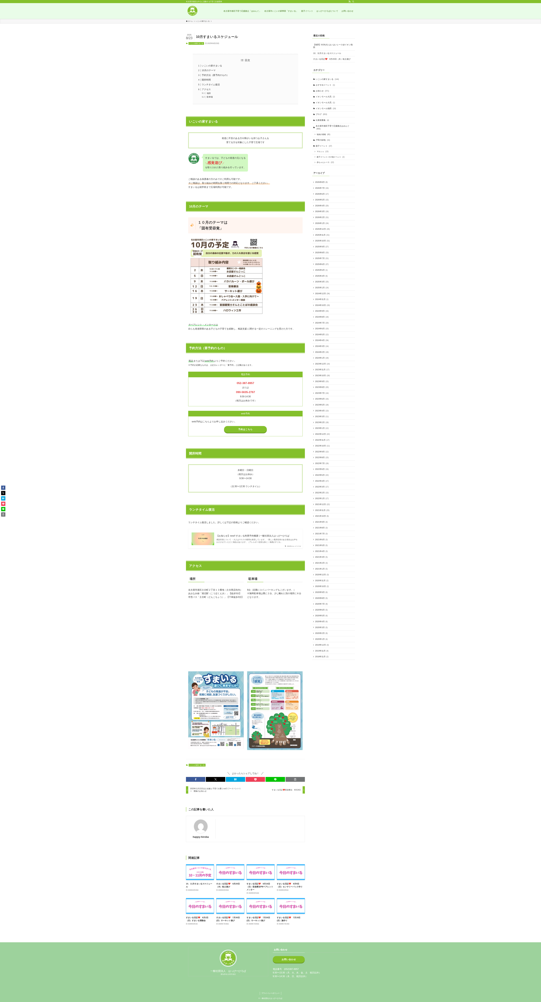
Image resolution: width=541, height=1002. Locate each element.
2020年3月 (321, 627)
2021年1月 (321, 569)
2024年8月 (322, 317)
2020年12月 (322, 574)
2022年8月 (322, 457)
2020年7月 (321, 604)
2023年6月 (322, 399)
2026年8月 (321, 182)
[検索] (353, 1)
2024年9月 (322, 311)
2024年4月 (322, 340)
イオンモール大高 (325, 96)
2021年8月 (321, 528)
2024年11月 (321, 299)
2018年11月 (321, 656)
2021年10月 (322, 516)
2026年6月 (322, 194)
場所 (209, 93)
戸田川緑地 (323, 140)
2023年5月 (322, 405)
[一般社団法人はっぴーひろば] (192, 11)
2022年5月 (322, 475)
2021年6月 (321, 539)
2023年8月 (322, 387)
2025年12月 (322, 229)
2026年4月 (322, 205)
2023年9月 (322, 381)
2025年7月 (322, 258)
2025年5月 (321, 270)
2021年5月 (321, 545)
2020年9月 (321, 592)
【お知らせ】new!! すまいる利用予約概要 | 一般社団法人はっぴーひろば (252, 536)
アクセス (206, 89)
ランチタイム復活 (211, 84)
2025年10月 (322, 241)
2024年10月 (322, 305)
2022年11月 (322, 440)
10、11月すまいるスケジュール (327, 53)
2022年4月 (322, 481)
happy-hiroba (201, 837)
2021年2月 (321, 563)
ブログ (321, 114)
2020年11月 (321, 580)
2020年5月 (321, 615)
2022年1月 (322, 498)
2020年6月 (321, 610)
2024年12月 (322, 293)
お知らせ (322, 91)
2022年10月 (322, 446)
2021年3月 (321, 557)
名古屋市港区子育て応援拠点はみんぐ (332, 127)
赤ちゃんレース (325, 162)
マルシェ (322, 151)
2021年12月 (322, 504)
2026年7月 (322, 188)
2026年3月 (322, 211)
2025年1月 (322, 287)
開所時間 (206, 80)
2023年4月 (322, 411)
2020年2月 (321, 633)
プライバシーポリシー (270, 993)
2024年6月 (322, 328)
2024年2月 (322, 352)
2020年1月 (321, 639)
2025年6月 (322, 264)
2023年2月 (322, 422)
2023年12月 (322, 364)
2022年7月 (322, 463)
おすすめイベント (325, 85)
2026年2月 (322, 217)
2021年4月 (321, 551)
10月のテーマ (209, 70)
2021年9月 (321, 522)
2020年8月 (321, 598)
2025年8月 (322, 252)
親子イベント (324, 146)
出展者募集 (322, 120)
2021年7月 (321, 533)
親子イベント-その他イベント (330, 157)
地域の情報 (323, 134)
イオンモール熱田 (326, 108)
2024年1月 (322, 358)
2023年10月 (322, 375)
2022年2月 (322, 492)
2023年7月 (322, 393)
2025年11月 (322, 235)
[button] (195, 779)
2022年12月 (322, 434)
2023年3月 (322, 416)
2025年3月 (322, 282)
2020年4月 (321, 621)
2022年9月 (322, 452)
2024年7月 (322, 323)
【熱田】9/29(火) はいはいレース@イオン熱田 (333, 46)
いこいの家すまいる (196, 43)
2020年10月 (322, 586)
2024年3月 (322, 346)
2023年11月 (322, 369)
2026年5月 (322, 200)
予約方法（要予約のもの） (215, 75)
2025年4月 (321, 276)
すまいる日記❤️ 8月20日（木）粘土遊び (332, 59)
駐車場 (210, 97)
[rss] (349, 1)
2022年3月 (322, 487)
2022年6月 (322, 469)
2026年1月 (322, 223)
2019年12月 (322, 645)
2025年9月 (322, 246)
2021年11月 (322, 510)
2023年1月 (322, 428)
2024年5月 (322, 334)
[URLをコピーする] (295, 779)
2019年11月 (321, 651)
